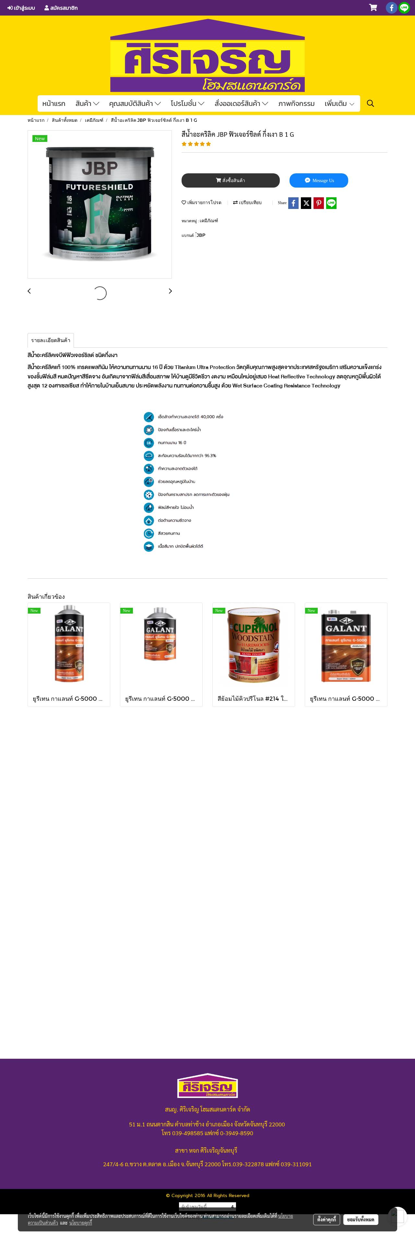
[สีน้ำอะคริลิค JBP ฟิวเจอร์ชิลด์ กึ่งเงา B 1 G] (100, 205)
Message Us (322, 180)
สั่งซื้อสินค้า (233, 180)
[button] (370, 103)
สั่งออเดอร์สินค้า (238, 103)
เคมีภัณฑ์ (209, 220)
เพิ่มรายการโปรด (203, 202)
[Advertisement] (207, 849)
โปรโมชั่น (184, 103)
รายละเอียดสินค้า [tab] (50, 340)
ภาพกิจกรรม (296, 103)
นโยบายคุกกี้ (80, 1223)
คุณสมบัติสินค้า (132, 103)
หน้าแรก (53, 103)
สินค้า (84, 103)
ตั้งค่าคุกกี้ (326, 1219)
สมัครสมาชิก (63, 8)
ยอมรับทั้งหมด (360, 1219)
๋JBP (201, 235)
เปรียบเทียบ (250, 202)
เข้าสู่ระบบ (24, 8)
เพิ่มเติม (337, 103)
